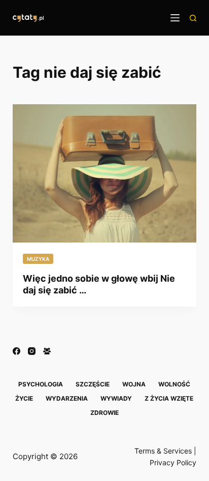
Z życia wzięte (169, 398)
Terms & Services (163, 450)
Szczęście (93, 384)
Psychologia (40, 384)
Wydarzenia (67, 398)
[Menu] (175, 17)
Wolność (174, 384)
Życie (24, 398)
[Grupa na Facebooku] (47, 351)
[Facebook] (16, 351)
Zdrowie (104, 412)
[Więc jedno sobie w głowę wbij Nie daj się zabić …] (105, 173)
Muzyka (38, 259)
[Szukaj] (193, 18)
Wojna (134, 384)
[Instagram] (32, 351)
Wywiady (116, 398)
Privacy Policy (173, 462)
